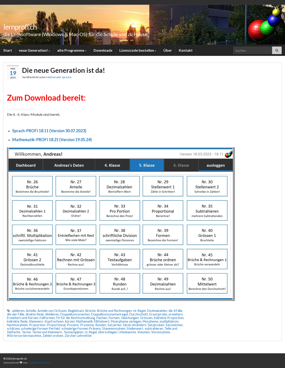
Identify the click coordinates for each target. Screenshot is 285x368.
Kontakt (186, 50)
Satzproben (156, 325)
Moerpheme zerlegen (126, 321)
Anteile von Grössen (52, 311)
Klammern (36, 321)
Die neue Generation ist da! (63, 70)
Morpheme (150, 321)
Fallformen (47, 318)
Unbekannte (127, 332)
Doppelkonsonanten (75, 314)
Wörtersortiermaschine (24, 336)
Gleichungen (130, 318)
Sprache (66, 77)
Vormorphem (160, 332)
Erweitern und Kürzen (22, 318)
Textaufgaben (73, 332)
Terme (26, 332)
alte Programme (71, 50)
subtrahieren (154, 328)
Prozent (73, 325)
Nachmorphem (17, 325)
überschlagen (107, 332)
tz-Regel (91, 332)
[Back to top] (275, 358)
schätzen (13, 328)
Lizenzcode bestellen (137, 50)
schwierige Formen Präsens (81, 328)
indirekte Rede (17, 321)
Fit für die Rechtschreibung (75, 318)
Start (7, 50)
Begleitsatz (76, 311)
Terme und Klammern (47, 332)
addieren (18, 311)
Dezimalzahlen (157, 311)
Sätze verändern (134, 325)
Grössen (146, 318)
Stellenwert (135, 328)
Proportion (37, 325)
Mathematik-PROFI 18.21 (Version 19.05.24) (52, 139)
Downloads (103, 50)
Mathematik (53, 77)
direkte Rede (35, 314)
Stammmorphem (113, 328)
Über (167, 50)
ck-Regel (139, 311)
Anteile (31, 311)
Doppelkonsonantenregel (109, 314)
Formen (114, 318)
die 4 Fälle (175, 311)
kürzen (70, 321)
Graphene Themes (39, 362)
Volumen (143, 332)
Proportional (56, 325)
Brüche (91, 311)
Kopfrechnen (54, 321)
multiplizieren (169, 321)
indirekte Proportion (169, 318)
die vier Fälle (15, 314)
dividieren (52, 314)
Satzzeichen (174, 325)
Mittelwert (102, 321)
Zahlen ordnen (53, 336)
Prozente (87, 325)
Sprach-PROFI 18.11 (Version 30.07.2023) (49, 130)
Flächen (101, 318)
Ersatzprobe (158, 314)
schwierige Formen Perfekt (40, 328)
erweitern (176, 314)
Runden (100, 325)
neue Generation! (34, 50)
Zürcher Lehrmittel (78, 336)
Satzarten (115, 325)
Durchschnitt (138, 314)
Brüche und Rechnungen (114, 311)
